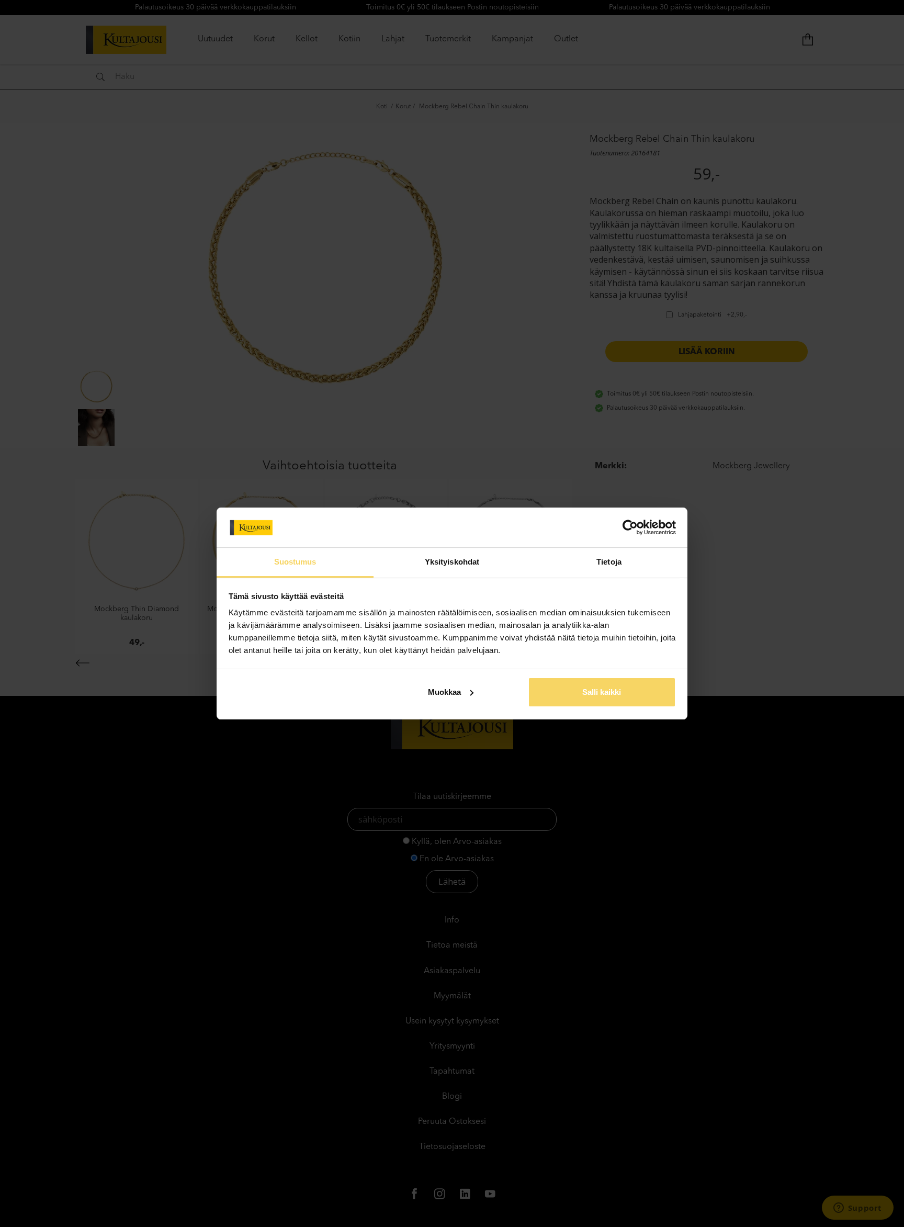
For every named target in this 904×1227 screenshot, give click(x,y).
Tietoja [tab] (609, 561)
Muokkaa (444, 692)
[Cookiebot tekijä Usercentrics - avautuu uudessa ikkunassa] (630, 527)
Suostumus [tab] (295, 561)
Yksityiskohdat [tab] (452, 561)
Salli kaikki (601, 692)
